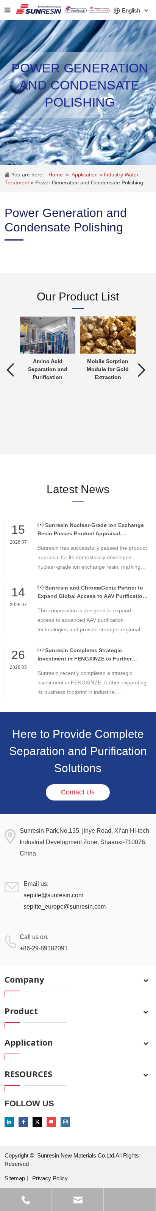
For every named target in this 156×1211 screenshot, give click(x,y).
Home (55, 174)
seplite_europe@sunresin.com (64, 906)
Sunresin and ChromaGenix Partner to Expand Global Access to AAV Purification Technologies (91, 592)
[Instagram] (65, 1122)
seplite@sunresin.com (53, 895)
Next (142, 369)
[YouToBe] (51, 1122)
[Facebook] (23, 1122)
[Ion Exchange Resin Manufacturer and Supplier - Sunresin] (38, 10)
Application (85, 174)
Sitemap (15, 1178)
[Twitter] (37, 1122)
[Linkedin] (9, 1122)
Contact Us (78, 792)
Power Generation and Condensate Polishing (89, 182)
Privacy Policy (50, 1178)
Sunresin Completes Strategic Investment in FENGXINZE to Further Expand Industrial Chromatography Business (84, 655)
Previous (10, 369)
